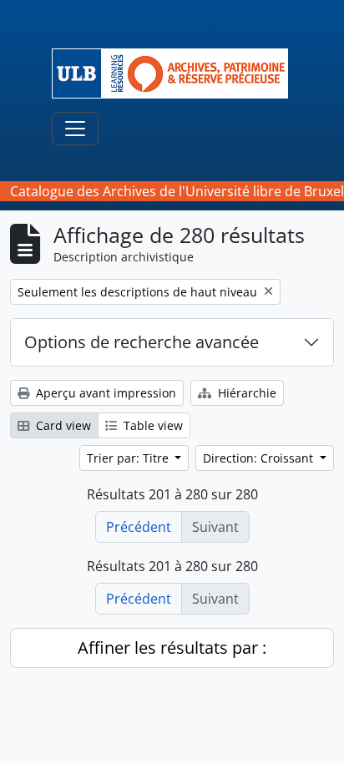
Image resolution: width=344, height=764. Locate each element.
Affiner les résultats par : (172, 647)
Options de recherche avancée (141, 342)
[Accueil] (176, 73)
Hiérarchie (245, 393)
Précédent (138, 527)
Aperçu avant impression (104, 393)
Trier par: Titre (129, 458)
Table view (151, 425)
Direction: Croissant (259, 458)
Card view (62, 425)
